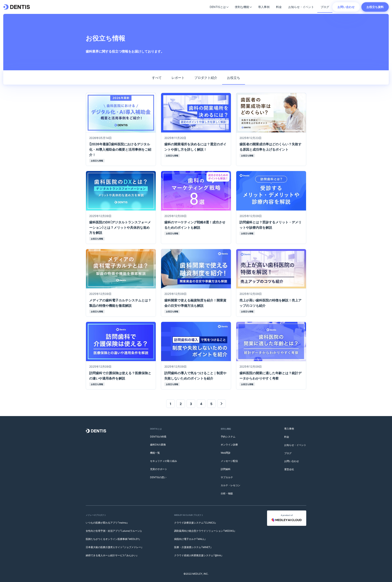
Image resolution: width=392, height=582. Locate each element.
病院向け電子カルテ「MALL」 (190, 539)
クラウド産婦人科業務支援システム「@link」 (198, 555)
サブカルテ (227, 477)
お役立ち (233, 77)
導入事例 (264, 7)
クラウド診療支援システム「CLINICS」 (195, 522)
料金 (279, 7)
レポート (178, 77)
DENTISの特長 (158, 436)
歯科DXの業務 (158, 444)
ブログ (325, 7)
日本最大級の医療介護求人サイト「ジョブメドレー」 (114, 547)
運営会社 (289, 469)
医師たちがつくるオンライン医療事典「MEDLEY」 (113, 539)
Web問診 (226, 452)
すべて (157, 77)
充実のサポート (158, 469)
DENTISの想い (158, 477)
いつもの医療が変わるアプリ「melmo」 (107, 522)
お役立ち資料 (375, 7)
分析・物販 (227, 493)
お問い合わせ (346, 7)
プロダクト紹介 (205, 77)
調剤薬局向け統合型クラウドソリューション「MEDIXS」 (204, 531)
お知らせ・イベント (301, 7)
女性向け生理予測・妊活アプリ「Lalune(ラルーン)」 (114, 531)
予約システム (228, 436)
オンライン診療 (229, 444)
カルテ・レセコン (230, 485)
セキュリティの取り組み (163, 461)
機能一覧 (155, 452)
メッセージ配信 (229, 461)
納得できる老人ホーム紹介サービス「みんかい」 (112, 555)
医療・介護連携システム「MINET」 (193, 547)
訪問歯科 (226, 469)
